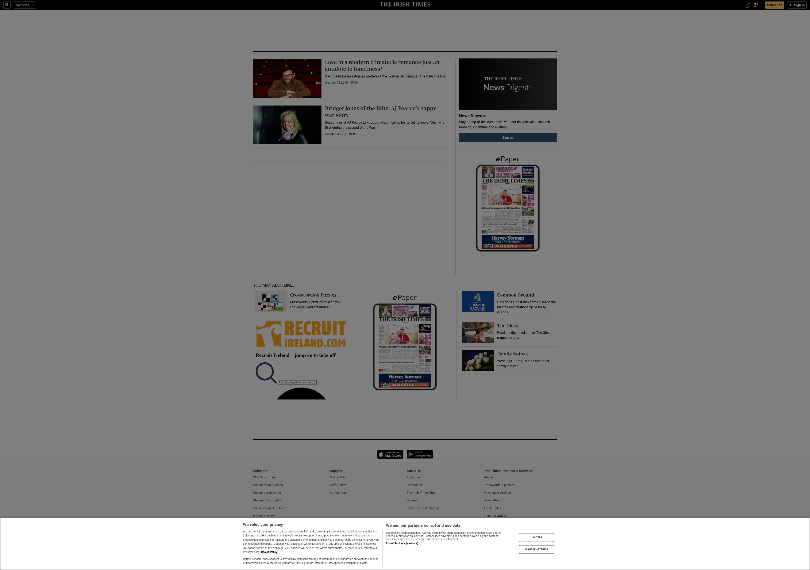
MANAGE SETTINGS (536, 549)
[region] (405, 544)
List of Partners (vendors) (402, 543)
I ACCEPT (536, 537)
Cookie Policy (269, 552)
